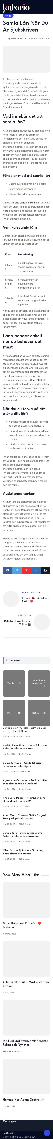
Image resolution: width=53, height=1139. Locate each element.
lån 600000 (39, 380)
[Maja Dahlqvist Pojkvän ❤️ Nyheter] (26, 900)
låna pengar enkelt (24, 202)
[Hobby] (39, 713)
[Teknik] (14, 683)
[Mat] (14, 713)
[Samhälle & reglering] (39, 683)
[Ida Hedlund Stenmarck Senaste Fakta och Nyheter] (26, 1018)
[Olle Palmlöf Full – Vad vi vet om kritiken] (26, 959)
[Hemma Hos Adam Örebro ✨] (26, 1076)
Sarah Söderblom (19, 38)
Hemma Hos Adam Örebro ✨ (24, 1099)
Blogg (8, 16)
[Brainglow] (16, 7)
